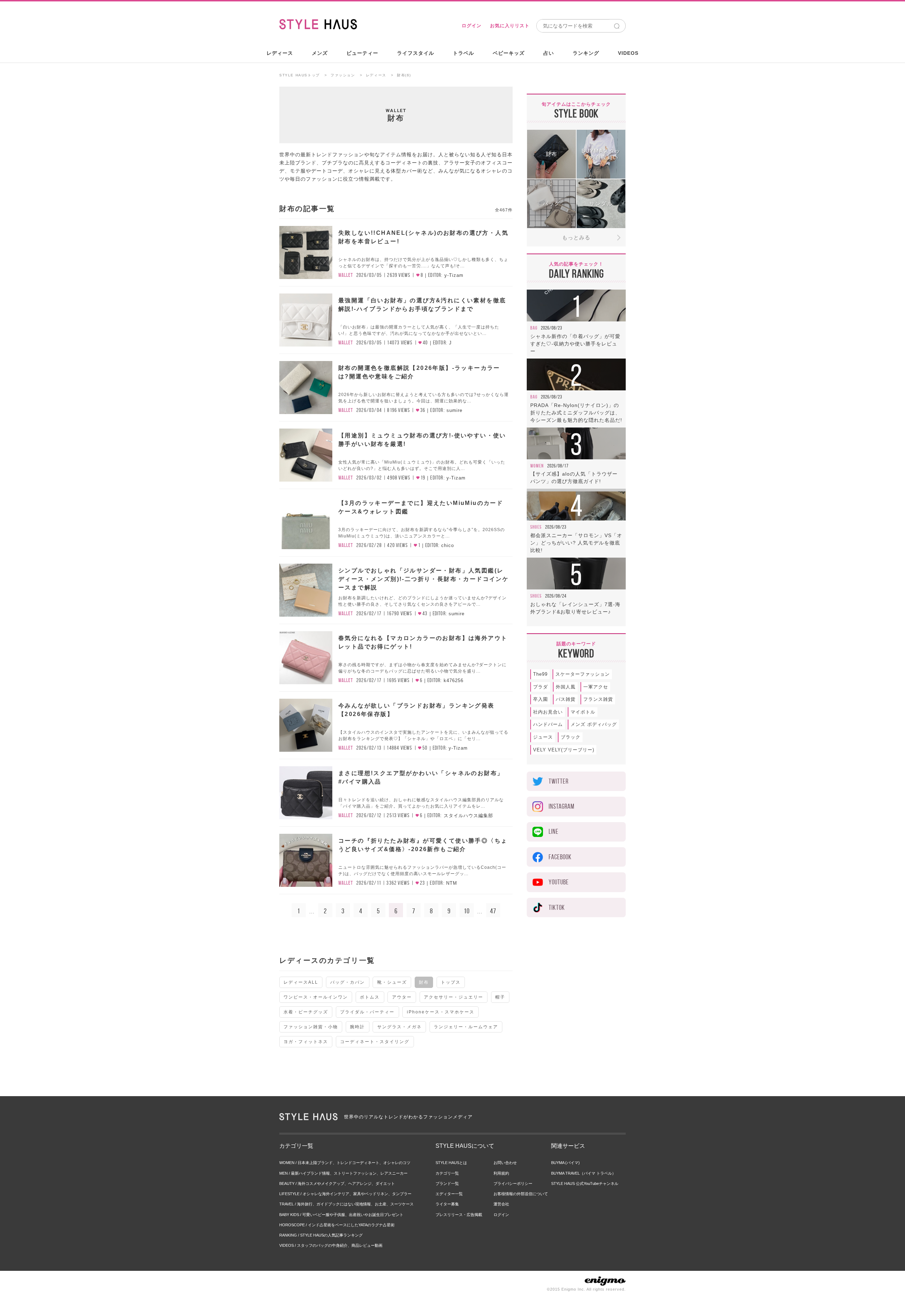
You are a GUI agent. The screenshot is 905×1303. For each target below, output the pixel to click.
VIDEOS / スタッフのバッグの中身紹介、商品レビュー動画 (331, 1245)
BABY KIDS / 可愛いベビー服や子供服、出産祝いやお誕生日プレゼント (341, 1214)
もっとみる (576, 237)
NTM (451, 883)
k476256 (453, 680)
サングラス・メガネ (399, 1026)
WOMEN (537, 466)
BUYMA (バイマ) (565, 1163)
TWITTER (558, 781)
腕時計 (357, 1026)
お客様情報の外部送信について (521, 1194)
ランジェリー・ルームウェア (466, 1026)
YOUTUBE (559, 882)
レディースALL (301, 982)
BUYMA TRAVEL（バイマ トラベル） (583, 1173)
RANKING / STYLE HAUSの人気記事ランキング (321, 1235)
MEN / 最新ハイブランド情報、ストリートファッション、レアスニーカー (343, 1173)
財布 (424, 982)
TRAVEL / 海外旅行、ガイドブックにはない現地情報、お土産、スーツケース (346, 1204)
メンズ (320, 53)
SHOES (536, 527)
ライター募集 (447, 1204)
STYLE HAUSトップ (299, 75)
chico (447, 545)
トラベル (463, 53)
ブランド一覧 (447, 1183)
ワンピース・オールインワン (316, 997)
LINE (554, 831)
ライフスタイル (415, 53)
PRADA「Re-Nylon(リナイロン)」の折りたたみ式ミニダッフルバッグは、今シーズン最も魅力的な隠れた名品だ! (576, 412)
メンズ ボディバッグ (594, 724)
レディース (280, 53)
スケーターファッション (582, 674)
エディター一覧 (449, 1194)
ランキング (586, 53)
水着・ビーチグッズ (306, 1012)
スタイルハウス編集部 (468, 815)
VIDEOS (628, 53)
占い (548, 53)
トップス (451, 982)
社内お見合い (548, 712)
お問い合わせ (505, 1163)
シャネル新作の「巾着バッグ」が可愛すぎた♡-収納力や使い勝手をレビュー (575, 343)
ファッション (343, 75)
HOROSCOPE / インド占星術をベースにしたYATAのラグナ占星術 (337, 1225)
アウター (402, 997)
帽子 (500, 997)
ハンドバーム (548, 724)
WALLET (396, 110)
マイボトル (583, 712)
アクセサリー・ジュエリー (453, 997)
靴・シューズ (392, 982)
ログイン (471, 25)
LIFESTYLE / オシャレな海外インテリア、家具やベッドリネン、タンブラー (345, 1194)
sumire (454, 410)
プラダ (540, 687)
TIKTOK (557, 907)
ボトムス (370, 997)
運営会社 (501, 1204)
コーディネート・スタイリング (374, 1041)
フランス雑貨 (598, 699)
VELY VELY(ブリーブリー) (563, 749)
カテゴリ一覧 (447, 1173)
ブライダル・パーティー (367, 1012)
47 (493, 911)
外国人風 (566, 687)
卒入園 (540, 699)
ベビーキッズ (509, 53)
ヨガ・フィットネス (306, 1041)
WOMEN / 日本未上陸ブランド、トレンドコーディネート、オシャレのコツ (344, 1163)
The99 (540, 674)
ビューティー (362, 53)
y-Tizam (453, 275)
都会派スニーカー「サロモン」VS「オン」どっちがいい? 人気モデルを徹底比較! (576, 543)
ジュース (543, 737)
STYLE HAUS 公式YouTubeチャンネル (584, 1183)
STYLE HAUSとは (451, 1163)
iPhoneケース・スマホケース (440, 1012)
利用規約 (501, 1173)
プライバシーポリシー (513, 1183)
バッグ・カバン (347, 982)
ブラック (570, 737)
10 (467, 911)
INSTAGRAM (561, 806)
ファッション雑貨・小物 (311, 1026)
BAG (533, 328)
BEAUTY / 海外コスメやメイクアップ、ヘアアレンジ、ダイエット (337, 1183)
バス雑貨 (566, 699)
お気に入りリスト (510, 25)
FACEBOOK (560, 857)
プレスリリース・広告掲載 (459, 1214)
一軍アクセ (595, 687)
